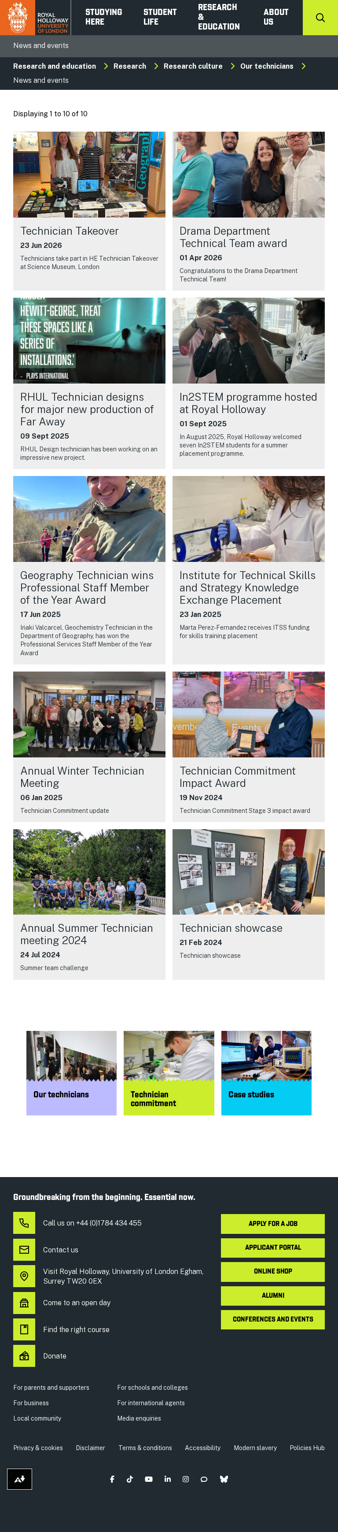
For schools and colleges (152, 1387)
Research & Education (219, 18)
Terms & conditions (145, 1447)
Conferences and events (273, 1319)
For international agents (151, 1402)
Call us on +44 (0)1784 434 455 (92, 1223)
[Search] (320, 17)
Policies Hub (307, 1447)
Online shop (273, 1271)
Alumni (273, 1295)
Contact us (60, 1250)
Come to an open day (76, 1303)
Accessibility (202, 1447)
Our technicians (267, 66)
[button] (112, 1479)
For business (31, 1402)
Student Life (160, 17)
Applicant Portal (273, 1247)
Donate (54, 1356)
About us (276, 17)
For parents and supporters (51, 1387)
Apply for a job (273, 1224)
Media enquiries (139, 1418)
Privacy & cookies (38, 1447)
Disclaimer (90, 1447)
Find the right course (76, 1329)
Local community (37, 1418)
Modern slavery (255, 1447)
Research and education (54, 66)
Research (130, 66)
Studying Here (103, 17)
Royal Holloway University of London (35, 17)
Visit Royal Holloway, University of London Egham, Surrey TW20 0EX (123, 1276)
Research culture (193, 66)
